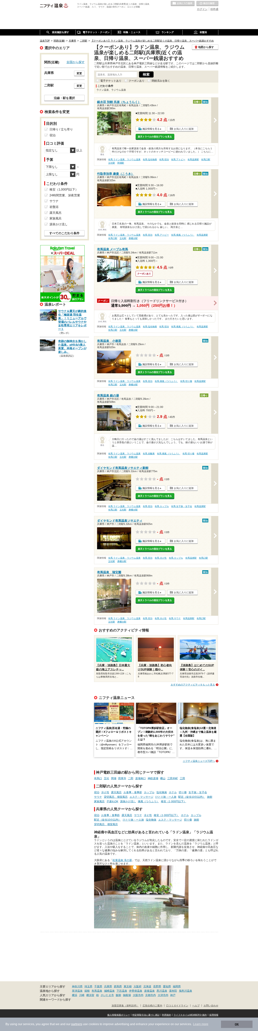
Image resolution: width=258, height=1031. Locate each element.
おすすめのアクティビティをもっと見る (193, 684)
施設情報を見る (151, 128)
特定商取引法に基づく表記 (146, 1015)
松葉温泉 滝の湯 (122, 860)
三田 (182, 778)
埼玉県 (88, 986)
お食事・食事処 (133, 792)
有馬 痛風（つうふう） (182, 235)
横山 (162, 778)
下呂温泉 (122, 990)
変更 (79, 73)
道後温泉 (149, 990)
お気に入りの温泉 (183, 3)
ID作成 (214, 9)
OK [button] (237, 1024)
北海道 (147, 986)
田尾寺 (122, 778)
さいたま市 (107, 995)
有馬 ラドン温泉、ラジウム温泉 (124, 159)
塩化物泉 (161, 792)
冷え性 (105, 792)
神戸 (172, 995)
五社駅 (111, 163)
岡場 (113, 778)
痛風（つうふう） (148, 801)
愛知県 (167, 986)
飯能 (118, 995)
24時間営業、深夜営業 (64, 195)
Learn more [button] (200, 1024)
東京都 (128, 986)
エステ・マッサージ (141, 796)
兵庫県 (108, 986)
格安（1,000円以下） (173, 801)
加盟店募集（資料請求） (125, 1005)
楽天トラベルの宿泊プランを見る (155, 136)
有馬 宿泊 (164, 159)
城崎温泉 (109, 990)
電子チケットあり (110, 80)
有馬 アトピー (178, 159)
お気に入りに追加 (184, 128)
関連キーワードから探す (55, 999)
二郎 (130, 778)
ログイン (202, 9)
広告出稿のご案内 (152, 1005)
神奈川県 (77, 986)
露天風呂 (116, 792)
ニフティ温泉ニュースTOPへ (199, 761)
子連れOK (112, 801)
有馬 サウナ (175, 618)
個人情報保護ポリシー (118, 1015)
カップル (149, 792)
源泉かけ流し (128, 801)
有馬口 (98, 778)
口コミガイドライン (177, 1005)
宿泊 (96, 792)
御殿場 (127, 995)
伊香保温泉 (135, 990)
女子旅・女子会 (197, 792)
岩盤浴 (54, 206)
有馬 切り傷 (186, 381)
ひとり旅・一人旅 (165, 796)
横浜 (74, 995)
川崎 (81, 995)
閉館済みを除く (161, 80)
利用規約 (166, 1015)
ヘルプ (196, 1005)
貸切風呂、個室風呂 (116, 796)
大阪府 (137, 986)
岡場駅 (120, 163)
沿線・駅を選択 (64, 98)
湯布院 (173, 990)
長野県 (157, 986)
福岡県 (177, 986)
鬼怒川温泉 (185, 990)
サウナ (98, 796)
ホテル (173, 792)
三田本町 (172, 778)
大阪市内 (138, 995)
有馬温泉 (97, 990)
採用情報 (213, 1015)
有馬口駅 (205, 159)
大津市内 (163, 995)
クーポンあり (136, 80)
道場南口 (140, 778)
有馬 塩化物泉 (150, 159)
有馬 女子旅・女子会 (181, 506)
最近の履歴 (207, 3)
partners (76, 1024)
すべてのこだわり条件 (64, 233)
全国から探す (75, 62)
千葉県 (98, 986)
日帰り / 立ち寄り (61, 129)
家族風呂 (99, 801)
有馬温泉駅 (193, 159)
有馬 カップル (162, 506)
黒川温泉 (162, 990)
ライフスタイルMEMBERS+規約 (190, 1015)
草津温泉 (77, 990)
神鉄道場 (153, 778)
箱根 (87, 990)
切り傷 (183, 792)
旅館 (209, 796)
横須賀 (90, 995)
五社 (106, 778)
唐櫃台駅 (133, 238)
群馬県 (118, 986)
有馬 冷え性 (161, 558)
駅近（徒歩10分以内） (191, 796)
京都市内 (150, 995)
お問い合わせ (211, 1005)
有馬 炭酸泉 (149, 453)
